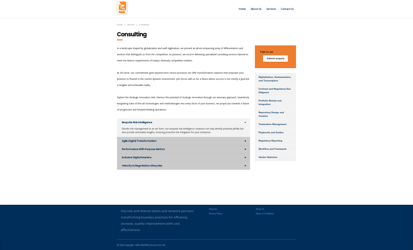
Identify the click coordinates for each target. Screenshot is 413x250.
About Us (256, 9)
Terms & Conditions (265, 213)
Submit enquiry (275, 58)
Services (271, 9)
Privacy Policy (215, 213)
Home (242, 9)
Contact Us (287, 9)
